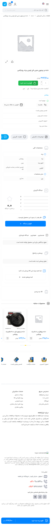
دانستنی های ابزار (44, 404)
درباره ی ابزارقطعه (44, 395)
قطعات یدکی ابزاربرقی (43, 16)
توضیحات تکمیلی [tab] (38, 137)
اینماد (22, 463)
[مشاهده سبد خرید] (9, 4)
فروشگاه (46, 401)
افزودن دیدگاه (27, 223)
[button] (31, 338)
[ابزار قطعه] (43, 4)
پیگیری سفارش (19, 407)
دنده (32, 16)
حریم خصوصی (19, 401)
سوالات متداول (19, 395)
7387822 (35, 486)
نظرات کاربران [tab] (17, 137)
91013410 (36, 481)
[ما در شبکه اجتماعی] (4, 4)
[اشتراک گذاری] (12, 61)
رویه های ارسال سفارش (16, 404)
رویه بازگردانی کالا (18, 398)
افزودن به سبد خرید (26, 83)
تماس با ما (46, 398)
